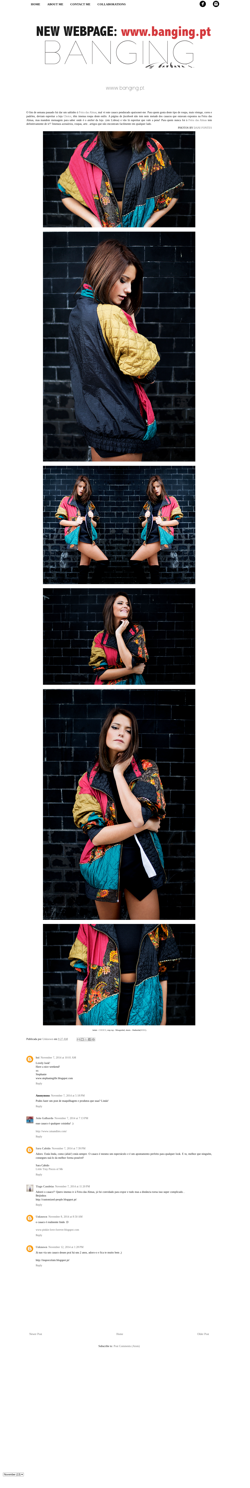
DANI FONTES (203, 127)
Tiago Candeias (45, 1186)
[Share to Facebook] (90, 1039)
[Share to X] (86, 1039)
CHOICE (102, 1030)
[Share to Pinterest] (93, 1039)
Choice (67, 116)
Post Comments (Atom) (127, 1346)
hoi (37, 1057)
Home (119, 1334)
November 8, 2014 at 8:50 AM (65, 1216)
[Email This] (78, 1039)
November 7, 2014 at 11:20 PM (72, 1186)
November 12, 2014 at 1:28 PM (65, 1247)
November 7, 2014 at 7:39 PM (68, 1148)
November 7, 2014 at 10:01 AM (58, 1057)
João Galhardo (44, 1118)
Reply (39, 1083)
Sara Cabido (43, 1148)
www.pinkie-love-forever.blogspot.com (57, 1229)
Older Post (203, 1334)
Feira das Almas (87, 112)
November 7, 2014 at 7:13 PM (71, 1118)
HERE (143, 1030)
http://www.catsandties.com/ (51, 1131)
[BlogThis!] (82, 1039)
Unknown (41, 1216)
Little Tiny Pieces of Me (49, 1169)
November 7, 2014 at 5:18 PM (68, 1095)
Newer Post (35, 1334)
